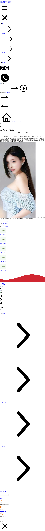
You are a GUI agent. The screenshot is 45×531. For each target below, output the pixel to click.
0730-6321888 (2, 517)
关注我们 (3, 284)
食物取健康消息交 (3, 243)
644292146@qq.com (3, 511)
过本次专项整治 (5, 223)
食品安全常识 (19, 121)
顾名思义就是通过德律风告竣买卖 (8, 221)
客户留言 (3, 492)
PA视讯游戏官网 (13, 121)
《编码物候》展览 (3, 270)
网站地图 (9, 519)
